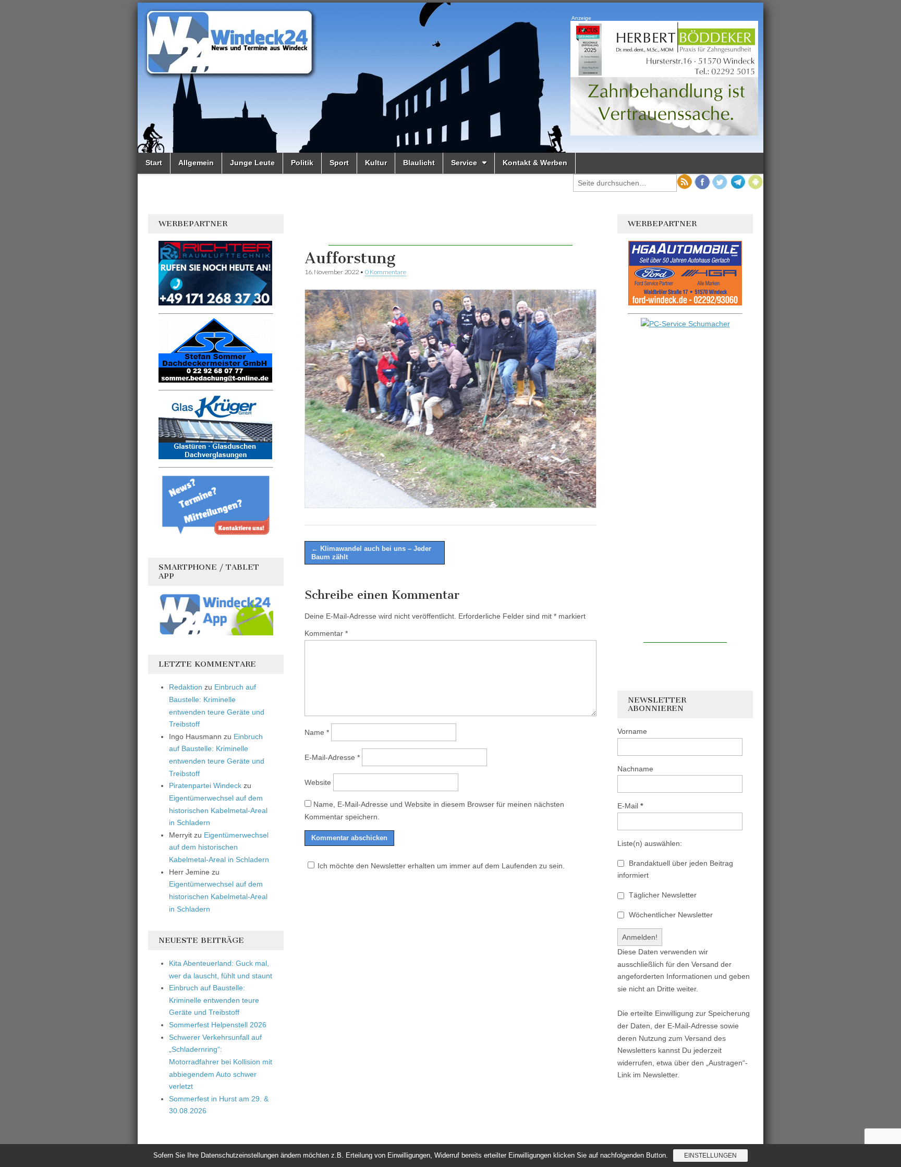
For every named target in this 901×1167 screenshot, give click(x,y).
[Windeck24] (450, 78)
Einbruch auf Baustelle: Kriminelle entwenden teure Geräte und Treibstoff (214, 1000)
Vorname (632, 731)
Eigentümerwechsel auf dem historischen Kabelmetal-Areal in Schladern (218, 810)
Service (464, 162)
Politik (302, 162)
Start (153, 162)
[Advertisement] (450, 229)
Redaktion (185, 687)
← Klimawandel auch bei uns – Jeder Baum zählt (371, 553)
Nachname (635, 769)
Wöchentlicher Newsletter (670, 915)
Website (318, 782)
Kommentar (326, 633)
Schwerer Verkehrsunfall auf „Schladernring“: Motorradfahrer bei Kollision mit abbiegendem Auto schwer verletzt (220, 1062)
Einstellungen (710, 1155)
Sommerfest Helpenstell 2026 (217, 1025)
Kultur (376, 162)
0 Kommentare (385, 272)
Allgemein (196, 162)
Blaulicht (419, 162)
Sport (339, 162)
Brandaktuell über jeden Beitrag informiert (675, 869)
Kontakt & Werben (535, 162)
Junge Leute (252, 162)
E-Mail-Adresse (332, 757)
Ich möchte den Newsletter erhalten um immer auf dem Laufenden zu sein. (441, 866)
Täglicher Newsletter (662, 895)
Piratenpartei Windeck (205, 785)
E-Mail (630, 806)
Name (317, 732)
